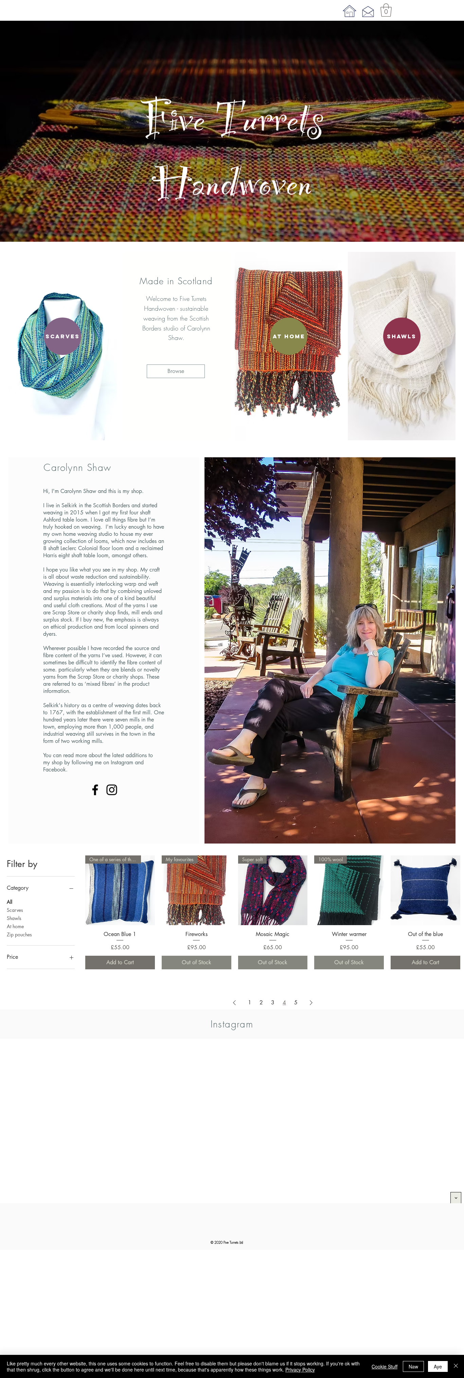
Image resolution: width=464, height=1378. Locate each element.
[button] (386, 10)
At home (15, 926)
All (9, 902)
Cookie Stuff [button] (384, 1366)
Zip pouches (19, 934)
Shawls (14, 918)
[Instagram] (112, 790)
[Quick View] (425, 890)
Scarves (15, 910)
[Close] (456, 1366)
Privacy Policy (300, 1369)
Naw (413, 1366)
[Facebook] (95, 790)
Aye (438, 1366)
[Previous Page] (234, 1002)
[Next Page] (311, 1002)
